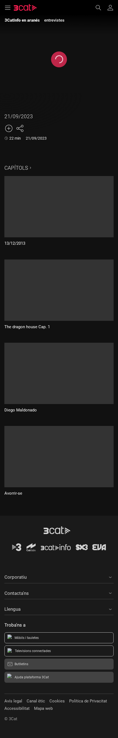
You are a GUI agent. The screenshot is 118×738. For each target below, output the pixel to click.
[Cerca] (101, 7)
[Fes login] (110, 7)
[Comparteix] (19, 128)
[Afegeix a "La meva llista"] (8, 128)
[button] (59, 576)
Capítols (16, 168)
